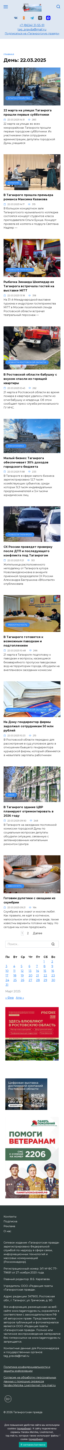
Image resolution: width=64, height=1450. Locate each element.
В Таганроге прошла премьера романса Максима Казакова (28, 197)
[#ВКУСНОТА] (32, 891)
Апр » (20, 997)
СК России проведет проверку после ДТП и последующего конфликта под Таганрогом (28, 551)
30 (53, 980)
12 (22, 971)
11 (14, 971)
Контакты (10, 1216)
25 (15, 980)
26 (22, 980)
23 (53, 975)
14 (37, 971)
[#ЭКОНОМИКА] (32, 451)
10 (7, 971)
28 (38, 980)
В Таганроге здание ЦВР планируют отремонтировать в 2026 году (29, 811)
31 (7, 984)
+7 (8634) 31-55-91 (32, 25)
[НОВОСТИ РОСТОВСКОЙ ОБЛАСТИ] (32, 367)
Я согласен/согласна (33, 1444)
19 (22, 975)
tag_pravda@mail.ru (32, 29)
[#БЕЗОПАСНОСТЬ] (32, 629)
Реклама (9, 1226)
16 (52, 971)
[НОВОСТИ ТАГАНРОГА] (32, 274)
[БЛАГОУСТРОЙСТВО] (32, 103)
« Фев (9, 997)
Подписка (10, 1221)
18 (14, 975)
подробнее (24, 1428)
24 (7, 980)
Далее (37, 933)
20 (30, 975)
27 (30, 980)
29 (45, 980)
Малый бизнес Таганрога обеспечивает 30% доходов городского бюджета (26, 462)
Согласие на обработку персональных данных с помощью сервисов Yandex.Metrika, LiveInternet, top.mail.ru (30, 1381)
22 (45, 975)
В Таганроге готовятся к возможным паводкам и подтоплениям (23, 641)
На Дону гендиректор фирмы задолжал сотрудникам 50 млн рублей (29, 726)
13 (30, 971)
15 (45, 971)
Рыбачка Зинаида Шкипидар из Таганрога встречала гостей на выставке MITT (29, 286)
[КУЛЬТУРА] (32, 188)
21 (37, 975)
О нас (7, 1231)
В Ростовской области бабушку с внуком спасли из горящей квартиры (30, 379)
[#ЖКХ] (32, 800)
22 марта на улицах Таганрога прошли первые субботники (28, 112)
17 (7, 975)
